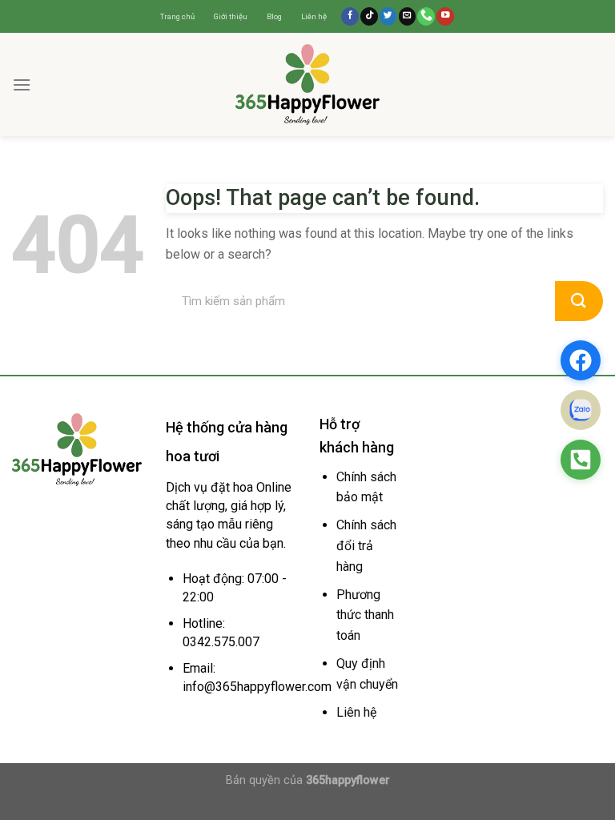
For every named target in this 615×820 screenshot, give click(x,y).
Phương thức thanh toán (365, 615)
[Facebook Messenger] (581, 360)
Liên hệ (314, 16)
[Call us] (426, 16)
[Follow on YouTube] (445, 16)
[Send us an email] (407, 16)
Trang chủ (177, 16)
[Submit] (579, 301)
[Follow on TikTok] (369, 16)
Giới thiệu (230, 16)
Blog (274, 16)
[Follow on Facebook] (350, 16)
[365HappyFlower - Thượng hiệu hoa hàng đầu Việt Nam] (307, 84)
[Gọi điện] (581, 460)
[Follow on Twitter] (388, 16)
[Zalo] (581, 410)
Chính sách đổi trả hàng (366, 545)
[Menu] (21, 84)
